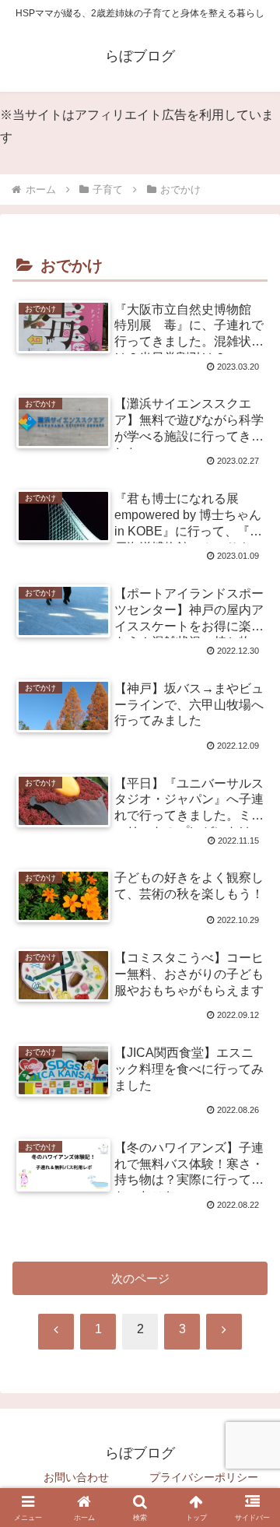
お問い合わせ (76, 1477)
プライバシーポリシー (203, 1477)
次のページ (140, 1278)
